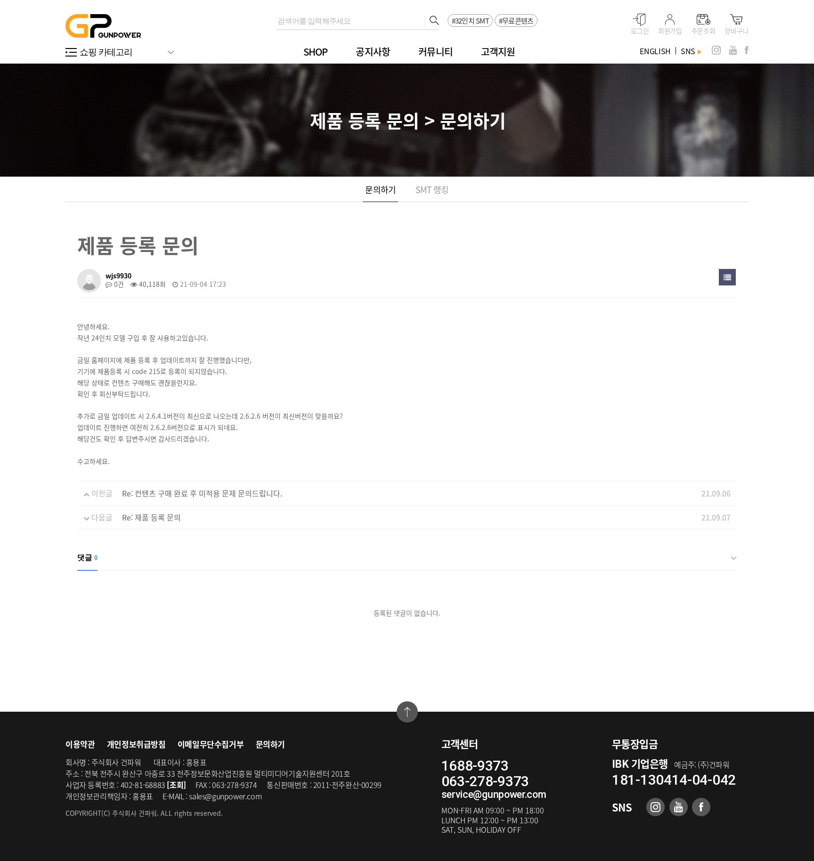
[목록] (727, 277)
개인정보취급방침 (136, 744)
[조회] (176, 784)
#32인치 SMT (470, 21)
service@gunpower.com (493, 794)
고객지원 (498, 51)
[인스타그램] (716, 50)
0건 (118, 284)
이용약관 (80, 744)
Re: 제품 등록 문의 (151, 517)
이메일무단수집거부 (211, 744)
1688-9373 (475, 765)
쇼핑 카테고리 (106, 52)
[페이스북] (747, 50)
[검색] (431, 21)
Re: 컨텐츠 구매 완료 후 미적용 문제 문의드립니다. (202, 493)
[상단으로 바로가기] (407, 712)
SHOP (315, 51)
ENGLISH (655, 51)
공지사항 (373, 51)
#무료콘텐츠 (516, 21)
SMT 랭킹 (432, 189)
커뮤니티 (435, 51)
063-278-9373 (485, 781)
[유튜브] (733, 50)
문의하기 (380, 189)
